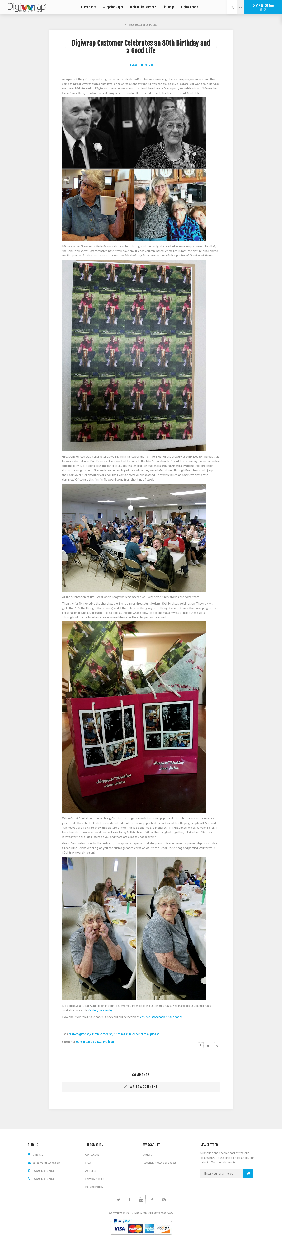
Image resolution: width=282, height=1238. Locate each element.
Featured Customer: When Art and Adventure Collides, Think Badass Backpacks (66, 47)
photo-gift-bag (150, 1034)
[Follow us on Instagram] (163, 1199)
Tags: (65, 1034)
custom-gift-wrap (101, 1034)
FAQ (88, 1162)
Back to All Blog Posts (142, 25)
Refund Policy (94, 1186)
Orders (147, 1154)
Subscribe (248, 1173)
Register (243, 11)
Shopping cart (262, 7)
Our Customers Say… (88, 1042)
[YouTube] (141, 1199)
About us (91, 1170)
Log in (243, 3)
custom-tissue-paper (126, 1034)
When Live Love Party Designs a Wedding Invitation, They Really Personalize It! (216, 47)
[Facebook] (129, 1199)
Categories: (69, 1042)
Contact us (92, 1154)
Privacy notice (94, 1178)
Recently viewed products (159, 1162)
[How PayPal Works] (141, 1236)
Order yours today (100, 1010)
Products (109, 1042)
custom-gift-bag (79, 1034)
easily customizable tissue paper (161, 1016)
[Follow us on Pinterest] (152, 1199)
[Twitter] (118, 1199)
